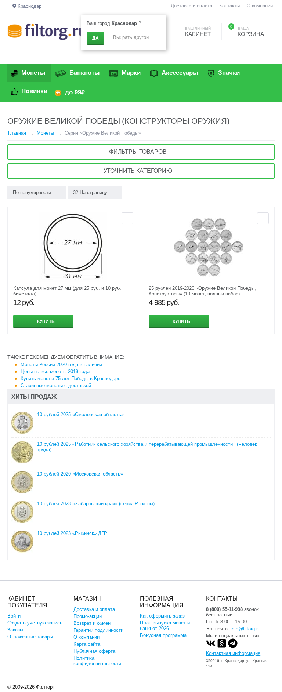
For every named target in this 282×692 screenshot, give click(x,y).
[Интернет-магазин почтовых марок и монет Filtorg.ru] (46, 31)
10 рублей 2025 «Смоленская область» (80, 414)
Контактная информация (233, 653)
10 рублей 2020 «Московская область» (80, 474)
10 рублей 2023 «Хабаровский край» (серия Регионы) (96, 503)
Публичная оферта (94, 651)
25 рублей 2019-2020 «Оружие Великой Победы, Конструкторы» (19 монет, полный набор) (202, 290)
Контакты (229, 5)
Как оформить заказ (162, 616)
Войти (14, 616)
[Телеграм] (233, 646)
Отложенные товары (30, 637)
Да (95, 38)
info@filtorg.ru (245, 628)
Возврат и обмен (92, 623)
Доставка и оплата (191, 5)
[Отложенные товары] (261, 49)
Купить (46, 321)
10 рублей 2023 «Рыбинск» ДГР (72, 533)
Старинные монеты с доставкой (56, 385)
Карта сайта (86, 644)
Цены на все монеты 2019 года (55, 371)
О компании (260, 5)
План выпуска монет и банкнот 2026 (165, 625)
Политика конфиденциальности (97, 660)
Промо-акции (87, 616)
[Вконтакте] (211, 646)
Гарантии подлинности (98, 630)
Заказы (15, 630)
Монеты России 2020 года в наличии (61, 364)
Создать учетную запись (34, 623)
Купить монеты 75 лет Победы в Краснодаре (70, 378)
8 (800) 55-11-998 (224, 609)
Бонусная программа (163, 635)
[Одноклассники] (222, 646)
